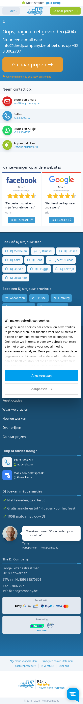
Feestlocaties (12, 400)
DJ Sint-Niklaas (63, 260)
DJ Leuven (16, 269)
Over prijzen (11, 427)
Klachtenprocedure (25, 666)
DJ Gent (36, 260)
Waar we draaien (15, 409)
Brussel (41, 298)
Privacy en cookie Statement (57, 661)
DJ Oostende (18, 278)
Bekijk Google (59, 220)
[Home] (35, 11)
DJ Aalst (14, 260)
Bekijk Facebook (19, 220)
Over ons (64, 666)
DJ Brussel (45, 251)
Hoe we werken (14, 418)
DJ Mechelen (18, 251)
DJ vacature (47, 666)
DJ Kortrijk (66, 269)
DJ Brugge (41, 269)
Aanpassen (39, 388)
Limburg (63, 298)
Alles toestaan (41, 375)
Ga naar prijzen (14, 436)
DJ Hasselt (70, 251)
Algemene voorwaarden (23, 661)
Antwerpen (17, 298)
